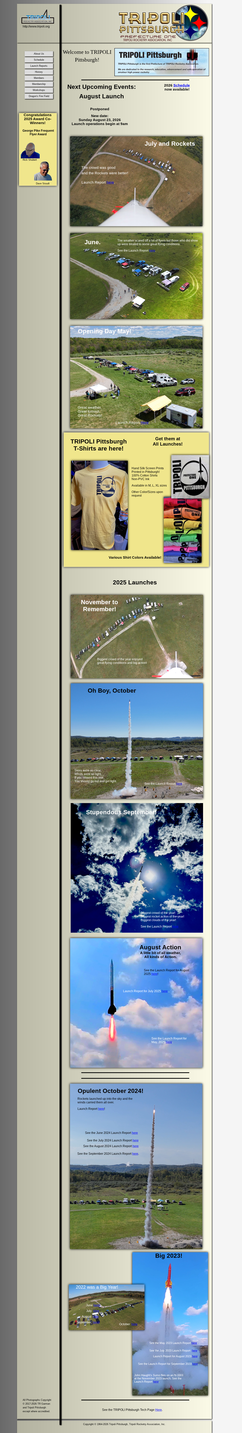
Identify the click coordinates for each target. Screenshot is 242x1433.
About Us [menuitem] (39, 53)
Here (158, 1409)
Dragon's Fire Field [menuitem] (39, 96)
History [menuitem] (39, 71)
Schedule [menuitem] (39, 59)
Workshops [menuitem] (39, 90)
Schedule (181, 85)
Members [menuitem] (39, 78)
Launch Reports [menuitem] (38, 65)
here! (96, 1305)
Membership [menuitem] (39, 84)
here (194, 1343)
